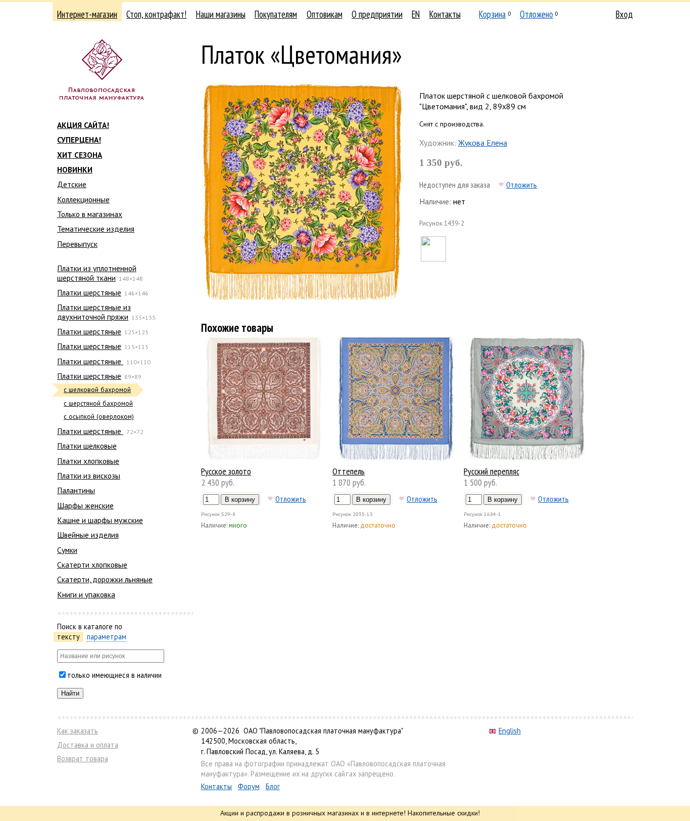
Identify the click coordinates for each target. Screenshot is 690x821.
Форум (249, 786)
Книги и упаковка (86, 594)
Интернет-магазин (87, 14)
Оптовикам (324, 14)
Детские (71, 184)
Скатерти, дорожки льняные (105, 579)
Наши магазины (220, 14)
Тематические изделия (95, 229)
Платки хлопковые (88, 461)
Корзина (492, 14)
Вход (624, 14)
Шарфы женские (85, 505)
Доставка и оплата (87, 745)
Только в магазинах (89, 214)
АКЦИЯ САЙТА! (83, 125)
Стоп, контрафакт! (156, 14)
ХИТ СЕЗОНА (79, 155)
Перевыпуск (77, 244)
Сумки (67, 550)
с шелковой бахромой (97, 389)
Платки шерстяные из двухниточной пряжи (94, 311)
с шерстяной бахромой (98, 403)
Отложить (521, 185)
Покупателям (276, 14)
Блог (273, 786)
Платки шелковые (87, 446)
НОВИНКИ (74, 169)
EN (416, 14)
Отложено (536, 14)
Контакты (445, 14)
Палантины (76, 490)
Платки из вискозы (88, 475)
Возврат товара (82, 758)
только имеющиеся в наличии (114, 675)
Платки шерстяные (89, 292)
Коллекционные (83, 199)
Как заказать (77, 731)
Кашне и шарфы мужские (100, 520)
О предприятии (377, 14)
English (510, 731)
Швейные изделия (88, 535)
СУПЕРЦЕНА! (79, 140)
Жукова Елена (482, 143)
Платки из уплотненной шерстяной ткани (96, 272)
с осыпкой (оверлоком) (99, 416)
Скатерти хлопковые (92, 564)
